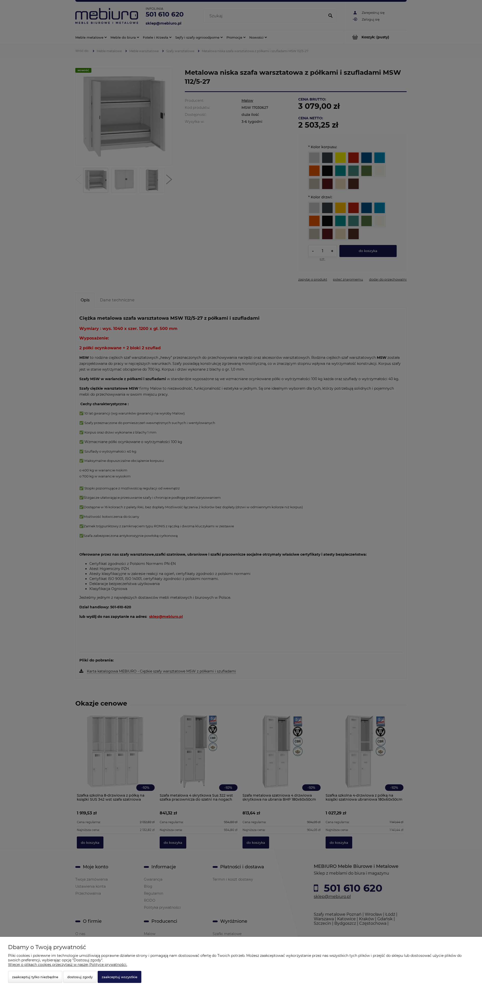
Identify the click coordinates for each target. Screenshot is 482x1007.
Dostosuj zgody (80, 977)
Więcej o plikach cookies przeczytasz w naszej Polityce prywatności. (67, 964)
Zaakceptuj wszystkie (119, 977)
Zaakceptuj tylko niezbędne (35, 977)
